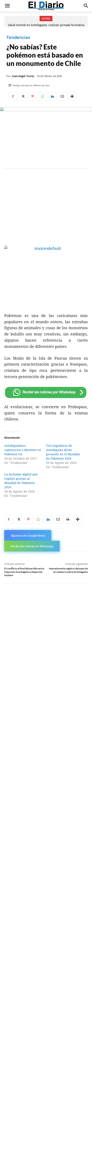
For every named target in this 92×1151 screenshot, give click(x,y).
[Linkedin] (52, 96)
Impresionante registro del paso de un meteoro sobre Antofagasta (68, 570)
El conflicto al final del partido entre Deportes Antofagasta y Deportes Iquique (24, 572)
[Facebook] (13, 96)
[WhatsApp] (42, 96)
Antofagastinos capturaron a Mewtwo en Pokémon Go (22, 450)
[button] (7, 6)
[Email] (62, 96)
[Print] (67, 519)
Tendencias (18, 37)
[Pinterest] (32, 96)
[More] (72, 96)
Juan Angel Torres (23, 76)
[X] (22, 96)
